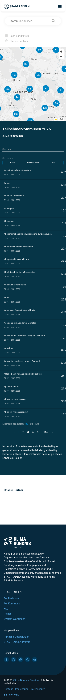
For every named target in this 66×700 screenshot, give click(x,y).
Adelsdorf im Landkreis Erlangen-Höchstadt (24, 335)
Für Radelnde (11, 598)
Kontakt (8, 689)
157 (45, 432)
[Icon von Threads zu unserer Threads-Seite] (27, 659)
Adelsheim (9, 348)
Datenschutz (37, 689)
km (53, 163)
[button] (60, 90)
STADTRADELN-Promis (17, 641)
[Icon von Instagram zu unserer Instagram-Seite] (13, 659)
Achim (7, 297)
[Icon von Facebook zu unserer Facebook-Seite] (6, 659)
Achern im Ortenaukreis (15, 285)
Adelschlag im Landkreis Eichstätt (20, 323)
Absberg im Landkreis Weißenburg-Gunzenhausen (28, 234)
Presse (7, 613)
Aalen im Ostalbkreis (14, 195)
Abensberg (9, 221)
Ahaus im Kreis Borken (14, 399)
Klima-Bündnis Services (26, 680)
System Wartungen (14, 618)
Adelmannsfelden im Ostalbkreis (19, 310)
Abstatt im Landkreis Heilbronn (18, 246)
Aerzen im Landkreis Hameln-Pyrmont (22, 361)
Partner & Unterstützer (16, 636)
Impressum (21, 689)
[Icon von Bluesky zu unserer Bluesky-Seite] (34, 659)
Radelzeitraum (33, 163)
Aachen (7, 183)
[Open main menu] (59, 6)
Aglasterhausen (11, 386)
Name (12, 163)
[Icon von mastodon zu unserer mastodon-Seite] (20, 659)
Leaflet (60, 119)
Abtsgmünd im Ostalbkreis (16, 259)
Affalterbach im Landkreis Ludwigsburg (22, 374)
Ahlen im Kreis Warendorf (16, 412)
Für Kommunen (12, 603)
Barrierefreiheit (12, 694)
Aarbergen (9, 208)
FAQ (6, 608)
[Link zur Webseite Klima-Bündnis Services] (17, 542)
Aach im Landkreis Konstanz (17, 170)
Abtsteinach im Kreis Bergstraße (19, 272)
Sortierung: (7, 158)
